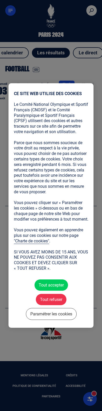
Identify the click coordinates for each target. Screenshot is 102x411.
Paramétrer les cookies (51, 313)
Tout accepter (51, 285)
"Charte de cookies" (31, 240)
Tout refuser (51, 299)
